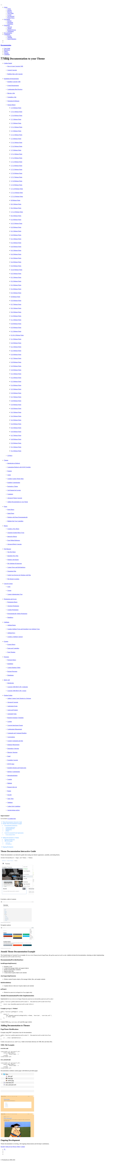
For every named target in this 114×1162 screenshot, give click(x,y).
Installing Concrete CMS (13, 81)
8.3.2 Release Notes (16, 242)
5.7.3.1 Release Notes (16, 134)
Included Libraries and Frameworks (16, 767)
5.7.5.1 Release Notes (16, 154)
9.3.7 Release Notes (16, 397)
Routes (9, 791)
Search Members (11, 39)
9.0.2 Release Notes (16, 312)
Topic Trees (10, 798)
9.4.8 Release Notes (16, 439)
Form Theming (11, 652)
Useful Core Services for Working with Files (19, 575)
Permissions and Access (10, 599)
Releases (9, 11)
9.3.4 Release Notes (16, 385)
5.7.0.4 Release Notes (16, 115)
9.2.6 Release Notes (16, 354)
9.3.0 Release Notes (16, 370)
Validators (10, 802)
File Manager (7, 549)
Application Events (12, 706)
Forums (9, 36)
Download (10, 22)
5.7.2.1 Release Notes (16, 127)
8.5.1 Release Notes (16, 277)
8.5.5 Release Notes (16, 293)
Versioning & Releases (13, 101)
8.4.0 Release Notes (16, 246)
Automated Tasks (12, 714)
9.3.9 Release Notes (16, 404)
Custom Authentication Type (14, 594)
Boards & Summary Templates (15, 717)
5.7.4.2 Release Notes (16, 146)
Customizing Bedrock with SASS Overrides (19, 467)
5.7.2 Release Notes (16, 123)
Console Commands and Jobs (15, 741)
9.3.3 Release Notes (16, 381)
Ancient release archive (13, 810)
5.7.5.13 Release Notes (17, 212)
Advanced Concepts (12, 702)
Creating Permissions (12, 609)
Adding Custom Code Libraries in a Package (19, 698)
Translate (9, 37)
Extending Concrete (12, 760)
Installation (10, 24)
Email (8, 756)
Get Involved (10, 16)
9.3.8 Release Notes (16, 400)
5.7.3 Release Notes (16, 131)
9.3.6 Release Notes (16, 393)
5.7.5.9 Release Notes (16, 185)
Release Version (5, 57)
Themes (9, 28)
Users (8, 586)
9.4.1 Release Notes (16, 412)
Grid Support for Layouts (14, 490)
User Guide (7, 48)
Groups (9, 590)
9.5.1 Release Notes (16, 447)
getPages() (7, 830)
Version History (11, 104)
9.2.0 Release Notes (16, 343)
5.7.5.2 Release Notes (16, 158)
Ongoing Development (8, 847)
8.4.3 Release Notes (16, 258)
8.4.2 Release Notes (16, 254)
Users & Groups (8, 583)
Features (9, 471)
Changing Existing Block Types (15, 532)
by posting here (12, 818)
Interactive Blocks (12, 536)
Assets (9, 475)
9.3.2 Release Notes (16, 377)
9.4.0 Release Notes (16, 408)
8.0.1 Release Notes (16, 204)
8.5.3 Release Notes (16, 285)
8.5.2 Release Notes (16, 281)
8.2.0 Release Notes (16, 227)
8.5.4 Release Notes (16, 289)
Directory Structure (12, 752)
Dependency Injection (13, 748)
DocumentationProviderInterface (11, 825)
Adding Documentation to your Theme (17, 502)
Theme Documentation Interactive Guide (12, 822)
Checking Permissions (13, 606)
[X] (4, 1149)
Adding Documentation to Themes (11, 837)
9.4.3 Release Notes (16, 420)
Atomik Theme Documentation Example (12, 823)
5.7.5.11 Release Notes (17, 192)
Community (7, 34)
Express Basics (11, 644)
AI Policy (9, 455)
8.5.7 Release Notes (16, 304)
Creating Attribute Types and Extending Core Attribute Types (23, 629)
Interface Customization (13, 771)
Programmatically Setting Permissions (17, 613)
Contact (23, 1146)
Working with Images (13, 559)
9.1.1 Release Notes (16, 320)
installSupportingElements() (10, 827)
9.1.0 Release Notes (16, 316)
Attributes (6, 622)
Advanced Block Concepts (14, 544)
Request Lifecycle (12, 787)
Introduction (10, 683)
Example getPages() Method (10, 834)
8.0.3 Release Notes (16, 215)
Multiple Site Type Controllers (15, 521)
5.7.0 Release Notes (16, 108)
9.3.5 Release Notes (16, 389)
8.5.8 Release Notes (16, 323)
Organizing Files (11, 571)
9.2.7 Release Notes (16, 358)
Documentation (8, 33)
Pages (5, 506)
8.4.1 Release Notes (16, 250)
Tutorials (6, 53)
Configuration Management (14, 729)
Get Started (7, 19)
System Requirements (13, 85)
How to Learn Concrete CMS (15, 66)
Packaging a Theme (12, 486)
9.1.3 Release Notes (16, 339)
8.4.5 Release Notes (16, 273)
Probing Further (8, 695)
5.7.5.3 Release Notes (16, 161)
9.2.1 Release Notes (16, 347)
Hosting (9, 21)
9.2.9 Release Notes (16, 366)
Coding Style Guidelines (13, 806)
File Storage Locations (13, 579)
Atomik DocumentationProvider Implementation (14, 833)
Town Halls (10, 13)
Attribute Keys (11, 633)
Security (9, 10)
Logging (9, 779)
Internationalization (12, 775)
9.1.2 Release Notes (16, 331)
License (9, 15)
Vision (9, 8)
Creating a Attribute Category (15, 636)
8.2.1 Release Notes (16, 231)
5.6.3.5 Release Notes (16, 223)
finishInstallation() (9, 829)
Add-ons (9, 27)
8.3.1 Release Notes (16, 239)
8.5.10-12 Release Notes (17, 335)
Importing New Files (12, 555)
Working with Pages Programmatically (17, 517)
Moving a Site (11, 93)
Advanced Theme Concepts (14, 498)
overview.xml (8, 842)
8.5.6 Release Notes (16, 300)
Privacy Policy (16, 1146)
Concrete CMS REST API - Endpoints (17, 687)
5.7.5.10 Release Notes (17, 188)
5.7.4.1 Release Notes (16, 142)
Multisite (9, 783)
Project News (10, 18)
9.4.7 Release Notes (16, 435)
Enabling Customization (13, 482)
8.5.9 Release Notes (16, 327)
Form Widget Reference (13, 540)
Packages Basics (11, 660)
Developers (7, 50)
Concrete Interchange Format (15, 725)
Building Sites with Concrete (15, 74)
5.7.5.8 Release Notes (16, 181)
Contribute (7, 54)
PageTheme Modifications (10, 839)
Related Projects (11, 30)
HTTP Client (10, 764)
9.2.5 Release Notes (16, 350)
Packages (6, 657)
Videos (6, 51)
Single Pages (10, 513)
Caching (9, 721)
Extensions (7, 25)
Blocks (6, 525)
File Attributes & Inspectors (14, 563)
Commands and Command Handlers (17, 733)
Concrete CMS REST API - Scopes (16, 690)
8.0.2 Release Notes (16, 208)
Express (6, 641)
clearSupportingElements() (10, 828)
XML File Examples (9, 841)
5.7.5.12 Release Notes (17, 196)
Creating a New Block (13, 529)
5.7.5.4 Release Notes (16, 165)
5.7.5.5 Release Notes (16, 169)
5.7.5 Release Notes (16, 150)
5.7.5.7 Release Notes (16, 177)
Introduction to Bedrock (13, 463)
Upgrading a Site (11, 97)
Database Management (13, 744)
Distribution (10, 675)
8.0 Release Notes (15, 200)
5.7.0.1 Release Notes (16, 111)
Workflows (10, 617)
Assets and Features (12, 710)
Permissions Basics (12, 602)
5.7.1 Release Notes (16, 119)
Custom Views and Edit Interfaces (16, 567)
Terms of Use (8, 1146)
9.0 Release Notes (15, 296)
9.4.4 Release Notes (16, 424)
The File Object (11, 552)
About (5, 7)
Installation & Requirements (11, 78)
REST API (7, 680)
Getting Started (8, 63)
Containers (10, 494)
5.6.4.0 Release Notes (16, 269)
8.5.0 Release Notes (16, 266)
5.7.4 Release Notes (16, 138)
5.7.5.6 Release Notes (16, 173)
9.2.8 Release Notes (16, 362)
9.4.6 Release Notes (16, 431)
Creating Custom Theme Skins (15, 478)
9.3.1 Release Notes (16, 373)
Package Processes (12, 671)
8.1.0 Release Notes (16, 219)
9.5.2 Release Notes (16, 451)
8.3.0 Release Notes (16, 235)
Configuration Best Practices (14, 89)
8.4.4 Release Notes (16, 262)
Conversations (11, 737)
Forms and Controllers (13, 648)
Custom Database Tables (13, 667)
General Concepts (12, 70)
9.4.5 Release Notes (16, 427)
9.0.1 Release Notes (16, 308)
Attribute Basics (11, 625)
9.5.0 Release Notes (16, 443)
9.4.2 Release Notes (16, 416)
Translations (10, 31)
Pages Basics (10, 509)
